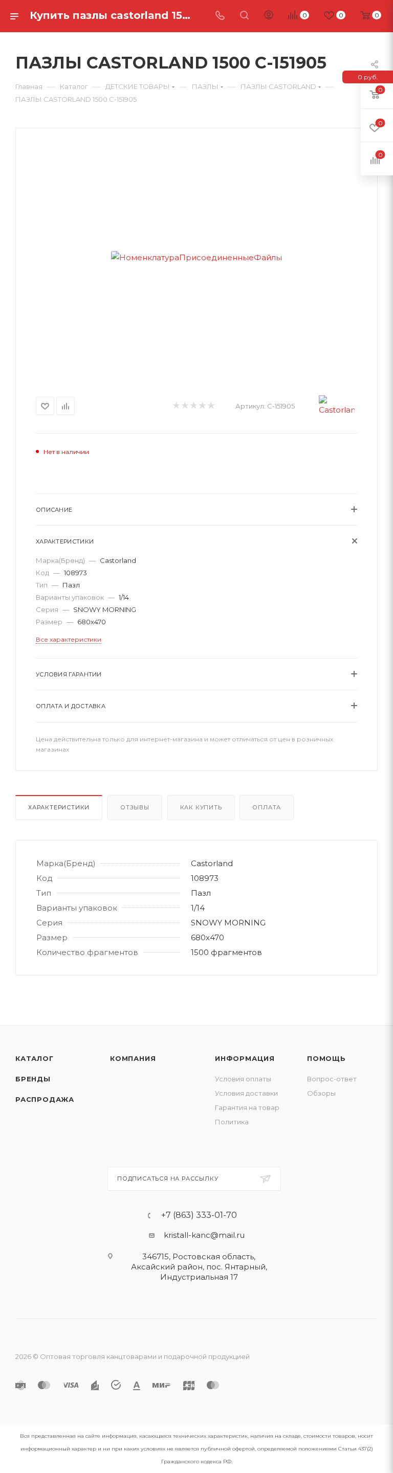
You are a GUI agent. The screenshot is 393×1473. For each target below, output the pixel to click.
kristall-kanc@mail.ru (204, 1235)
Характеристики (59, 807)
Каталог (34, 1058)
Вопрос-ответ (332, 1079)
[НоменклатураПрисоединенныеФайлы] (196, 257)
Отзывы (134, 807)
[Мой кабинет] (268, 16)
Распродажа (44, 1099)
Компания (133, 1058)
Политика (232, 1122)
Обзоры (321, 1093)
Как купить (201, 807)
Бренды (33, 1079)
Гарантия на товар (247, 1107)
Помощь (326, 1058)
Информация (245, 1058)
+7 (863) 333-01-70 (199, 1215)
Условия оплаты (243, 1079)
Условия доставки (246, 1093)
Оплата (266, 807)
